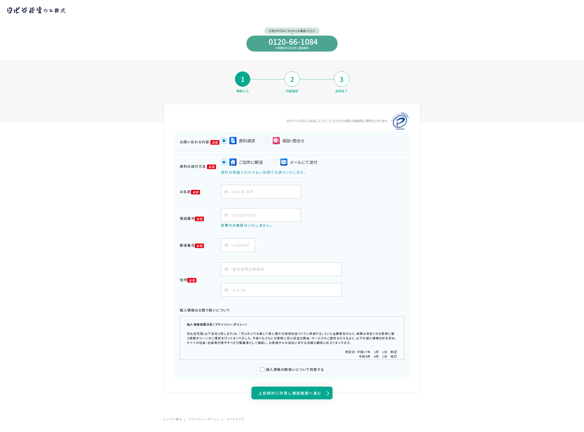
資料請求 (247, 141)
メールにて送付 (303, 162)
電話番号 (191, 218)
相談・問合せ (293, 141)
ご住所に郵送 (251, 162)
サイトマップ (235, 419)
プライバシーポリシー (204, 419)
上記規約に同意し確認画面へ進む (289, 393)
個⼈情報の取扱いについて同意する (295, 369)
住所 (187, 279)
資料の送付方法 (197, 166)
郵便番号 (191, 245)
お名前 (189, 191)
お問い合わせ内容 (199, 141)
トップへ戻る (173, 419)
